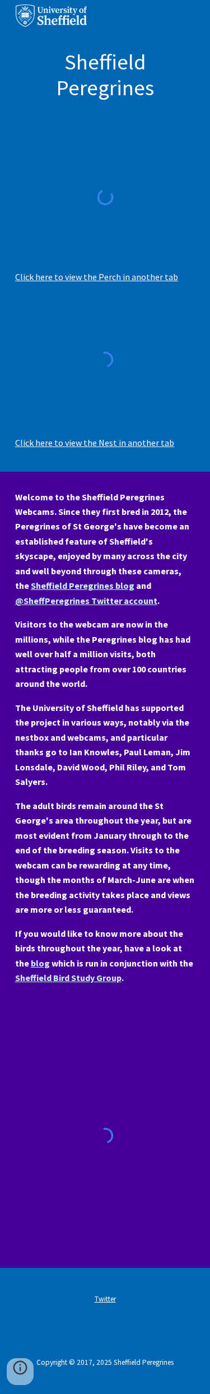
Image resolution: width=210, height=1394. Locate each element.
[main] (105, 75)
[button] (20, 1371)
